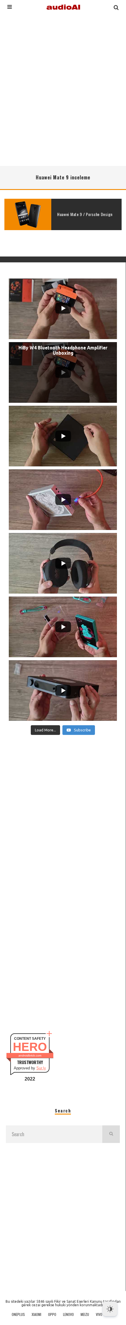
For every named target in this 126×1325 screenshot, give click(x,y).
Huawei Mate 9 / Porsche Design (85, 214)
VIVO (99, 1314)
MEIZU (85, 1314)
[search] (111, 1134)
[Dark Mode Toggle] (110, 1309)
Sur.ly (41, 1068)
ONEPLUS (18, 1314)
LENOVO (68, 1314)
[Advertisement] (63, 89)
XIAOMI (36, 1314)
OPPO (52, 1314)
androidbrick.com (29, 1055)
